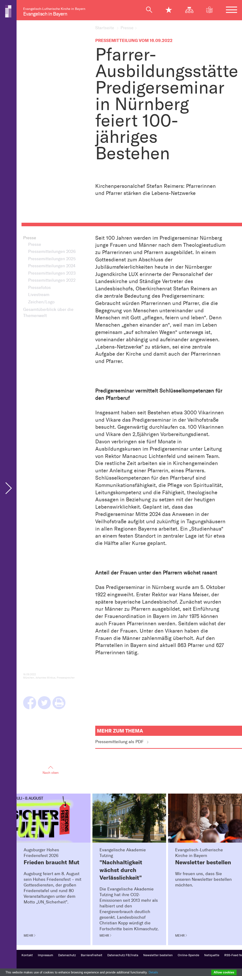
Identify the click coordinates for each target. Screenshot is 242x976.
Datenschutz (67, 955)
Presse (127, 27)
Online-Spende (188, 955)
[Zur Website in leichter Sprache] (212, 10)
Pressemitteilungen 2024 (51, 266)
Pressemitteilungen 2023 (52, 273)
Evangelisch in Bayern (45, 14)
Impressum (45, 955)
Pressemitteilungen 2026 (52, 251)
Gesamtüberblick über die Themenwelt (48, 312)
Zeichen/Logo (41, 302)
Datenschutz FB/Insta (122, 955)
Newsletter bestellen (158, 955)
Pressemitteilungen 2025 (52, 258)
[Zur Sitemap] (191, 10)
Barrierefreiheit (91, 955)
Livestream (38, 294)
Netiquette (211, 955)
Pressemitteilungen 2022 (52, 280)
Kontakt (27, 955)
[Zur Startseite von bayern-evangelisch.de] (8, 11)
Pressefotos (39, 287)
